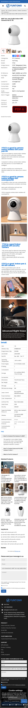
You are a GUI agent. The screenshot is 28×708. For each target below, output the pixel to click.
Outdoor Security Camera (8, 628)
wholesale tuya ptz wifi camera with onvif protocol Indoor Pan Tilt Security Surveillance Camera (20, 522)
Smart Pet (4, 630)
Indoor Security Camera (8, 625)
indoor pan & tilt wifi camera (9, 541)
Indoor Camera (22, 10)
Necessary (6, 704)
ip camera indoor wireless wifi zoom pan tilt (13, 534)
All (6, 10)
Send (3, 591)
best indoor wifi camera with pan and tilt (12, 544)
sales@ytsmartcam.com (10, 610)
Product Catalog (5, 647)
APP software (4, 645)
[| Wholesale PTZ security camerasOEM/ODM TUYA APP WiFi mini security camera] (7, 467)
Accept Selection (15, 701)
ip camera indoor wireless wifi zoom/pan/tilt (13, 537)
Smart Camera (12, 10)
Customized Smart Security (9, 639)
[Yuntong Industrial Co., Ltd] (14, 6)
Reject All (7, 701)
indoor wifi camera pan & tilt (9, 532)
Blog (2, 652)
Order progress (5, 654)
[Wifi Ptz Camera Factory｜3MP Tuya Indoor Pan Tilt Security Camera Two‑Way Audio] (7, 511)
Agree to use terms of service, (13, 588)
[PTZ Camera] (19, 109)
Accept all (24, 701)
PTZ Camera (4, 12)
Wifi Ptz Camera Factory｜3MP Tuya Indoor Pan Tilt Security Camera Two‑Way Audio (7, 522)
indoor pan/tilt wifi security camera (10, 539)
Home (3, 10)
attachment (5, 585)
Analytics (13, 704)
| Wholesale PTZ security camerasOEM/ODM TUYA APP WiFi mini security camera (6, 478)
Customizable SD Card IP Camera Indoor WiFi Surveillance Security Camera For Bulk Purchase (20, 500)
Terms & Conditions (20, 588)
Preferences (19, 704)
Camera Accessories (7, 632)
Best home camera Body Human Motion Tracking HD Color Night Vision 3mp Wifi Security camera (6, 500)
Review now (17, 551)
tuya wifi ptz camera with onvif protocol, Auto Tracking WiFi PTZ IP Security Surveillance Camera (20, 478)
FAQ (2, 650)
